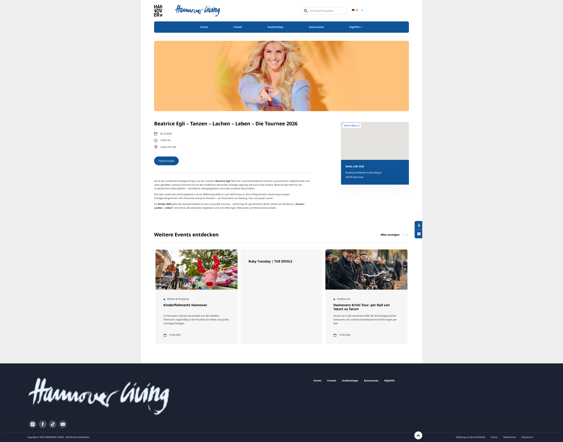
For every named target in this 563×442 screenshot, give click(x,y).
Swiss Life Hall (354, 166)
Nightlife (389, 380)
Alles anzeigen (390, 234)
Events (317, 380)
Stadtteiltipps (350, 380)
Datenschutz (509, 437)
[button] (407, 235)
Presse (494, 437)
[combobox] (323, 10)
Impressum (527, 437)
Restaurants (371, 380)
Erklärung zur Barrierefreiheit (470, 437)
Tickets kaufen (166, 160)
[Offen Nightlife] (361, 27)
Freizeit (331, 380)
